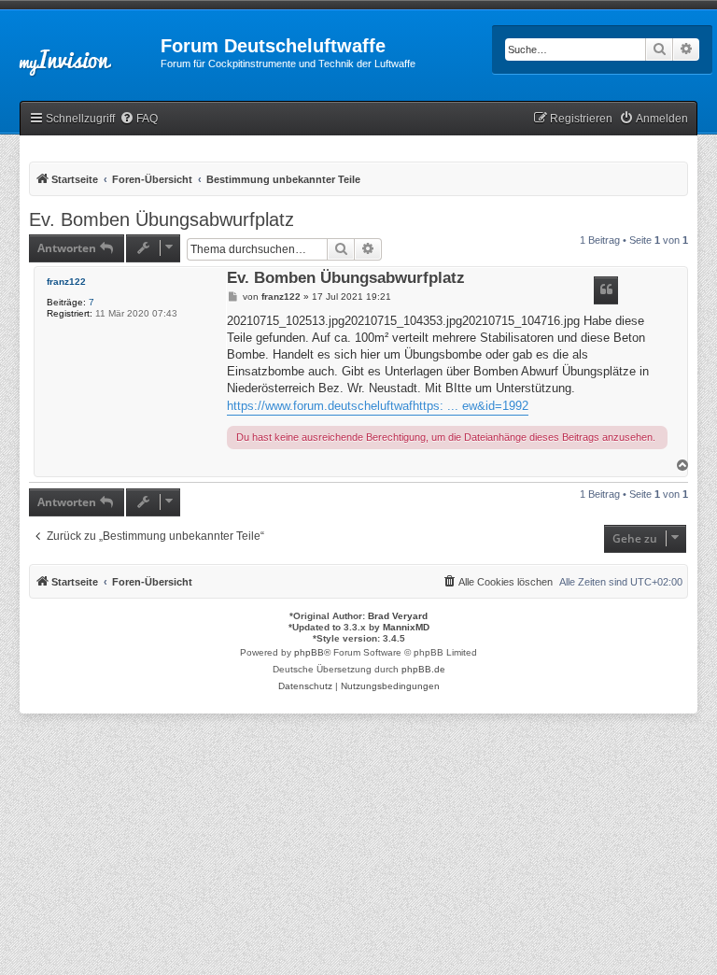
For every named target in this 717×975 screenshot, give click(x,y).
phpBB (309, 652)
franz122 (66, 281)
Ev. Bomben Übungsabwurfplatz (161, 219)
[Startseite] (80, 51)
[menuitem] (139, 119)
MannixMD (406, 627)
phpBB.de (423, 669)
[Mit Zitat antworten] (606, 290)
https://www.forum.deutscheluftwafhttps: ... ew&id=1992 (377, 406)
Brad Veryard (398, 616)
